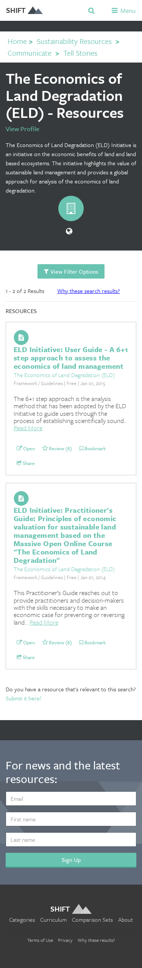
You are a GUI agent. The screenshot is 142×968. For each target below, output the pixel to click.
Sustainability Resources (74, 41)
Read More (28, 427)
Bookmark (94, 448)
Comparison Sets (92, 919)
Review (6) (60, 448)
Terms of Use (40, 940)
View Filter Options (73, 271)
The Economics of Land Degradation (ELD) (64, 375)
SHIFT (16, 10)
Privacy (65, 940)
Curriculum (53, 919)
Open (28, 448)
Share (28, 463)
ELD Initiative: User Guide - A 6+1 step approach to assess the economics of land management (71, 357)
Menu (127, 10)
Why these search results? (88, 291)
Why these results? (96, 940)
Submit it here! (23, 698)
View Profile (22, 128)
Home (17, 41)
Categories (22, 919)
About (125, 919)
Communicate (29, 52)
